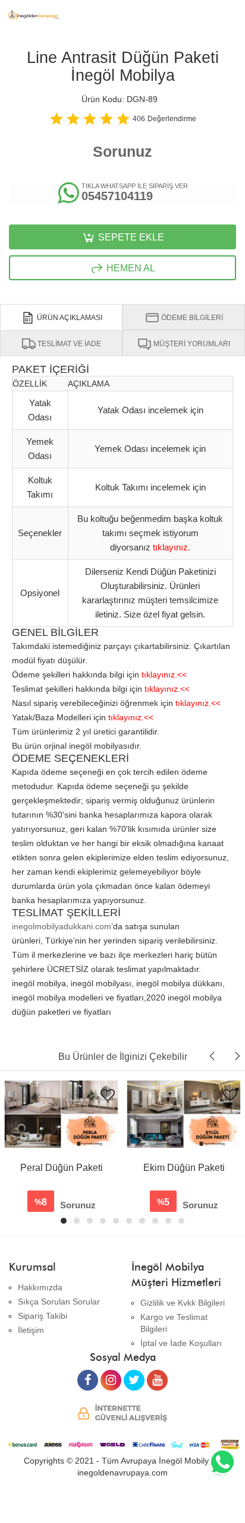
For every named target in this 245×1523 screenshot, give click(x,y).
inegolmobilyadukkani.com (61, 926)
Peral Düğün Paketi (61, 1168)
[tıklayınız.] (171, 537)
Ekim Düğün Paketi (184, 1168)
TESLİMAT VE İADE (68, 344)
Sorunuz (122, 151)
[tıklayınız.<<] (164, 664)
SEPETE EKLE (130, 237)
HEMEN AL (129, 268)
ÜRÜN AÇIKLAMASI (68, 318)
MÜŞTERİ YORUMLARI (191, 344)
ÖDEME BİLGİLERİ (191, 318)
